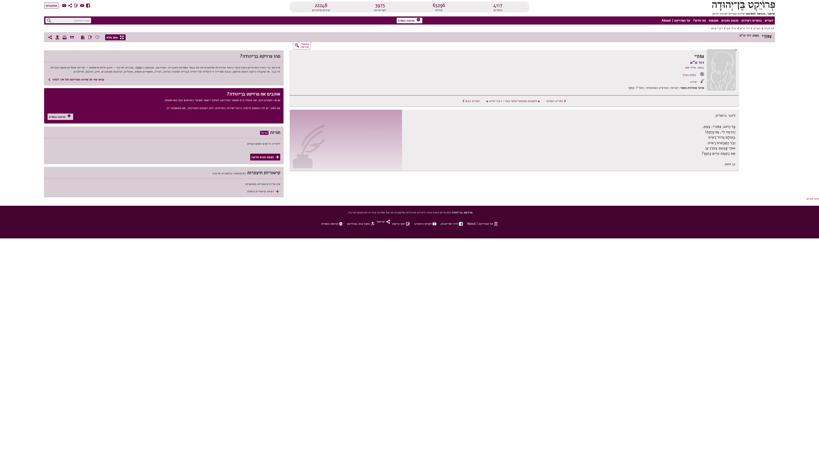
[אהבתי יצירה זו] (97, 37)
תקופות (713, 20)
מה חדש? (699, 20)
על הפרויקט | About (676, 20)
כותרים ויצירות (751, 20)
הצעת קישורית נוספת (263, 191)
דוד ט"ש (745, 28)
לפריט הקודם (556, 101)
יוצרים (769, 20)
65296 (439, 5)
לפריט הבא (470, 101)
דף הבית (769, 28)
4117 (497, 5)
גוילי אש (731, 28)
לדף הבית (813, 199)
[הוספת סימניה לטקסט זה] (90, 37)
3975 (380, 5)
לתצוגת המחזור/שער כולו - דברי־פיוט (513, 101)
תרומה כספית (409, 20)
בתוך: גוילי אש (694, 67)
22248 (321, 5)
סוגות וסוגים (729, 20)
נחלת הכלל (689, 75)
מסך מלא (115, 37)
